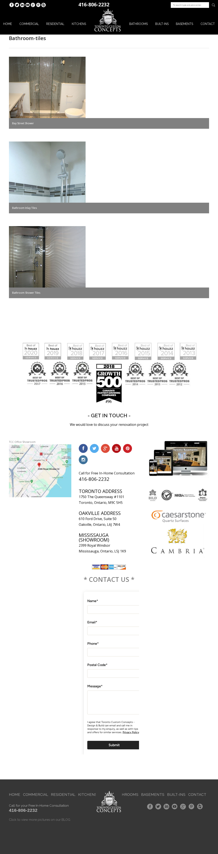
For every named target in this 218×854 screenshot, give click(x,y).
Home (7, 24)
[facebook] (83, 448)
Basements (184, 24)
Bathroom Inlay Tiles (24, 208)
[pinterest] (127, 448)
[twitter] (94, 448)
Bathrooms (138, 24)
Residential (55, 24)
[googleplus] (105, 448)
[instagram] (83, 459)
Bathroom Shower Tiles (26, 293)
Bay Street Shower (23, 123)
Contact (208, 24)
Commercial (29, 24)
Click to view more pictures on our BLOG (39, 820)
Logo (107, 20)
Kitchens (79, 24)
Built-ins (162, 24)
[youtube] (116, 448)
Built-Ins (176, 794)
